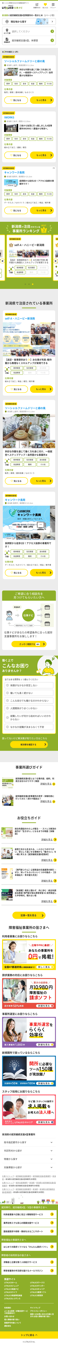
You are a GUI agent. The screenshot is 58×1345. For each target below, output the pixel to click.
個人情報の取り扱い (11, 1320)
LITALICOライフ (10, 1292)
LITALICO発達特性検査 (13, 1295)
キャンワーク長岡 (14, 172)
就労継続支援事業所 (23, 1176)
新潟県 (31, 1182)
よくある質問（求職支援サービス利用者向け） (16, 1312)
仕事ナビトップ (8, 1176)
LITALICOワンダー (37, 1286)
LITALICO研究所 (36, 1295)
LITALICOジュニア (11, 1286)
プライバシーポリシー (38, 1311)
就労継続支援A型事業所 (42, 1176)
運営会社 (7, 1326)
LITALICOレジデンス (12, 1299)
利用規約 (7, 1308)
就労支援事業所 (22, 1182)
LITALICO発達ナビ (11, 1289)
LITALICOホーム (10, 1283)
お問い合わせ (9, 1316)
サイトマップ (35, 1308)
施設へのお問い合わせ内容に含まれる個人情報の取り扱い (42, 1315)
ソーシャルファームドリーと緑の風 (24, 61)
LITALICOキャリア (37, 1289)
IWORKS (9, 117)
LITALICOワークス (37, 1283)
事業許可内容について (12, 1323)
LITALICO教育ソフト (38, 1292)
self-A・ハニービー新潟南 (20, 318)
